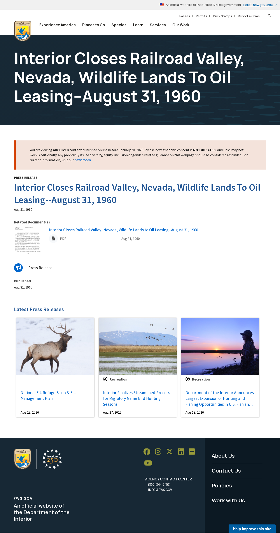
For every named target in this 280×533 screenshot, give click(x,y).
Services (158, 24)
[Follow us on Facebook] (148, 451)
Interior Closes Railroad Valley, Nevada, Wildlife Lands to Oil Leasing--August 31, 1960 (123, 229)
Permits (201, 16)
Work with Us (228, 500)
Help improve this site (252, 528)
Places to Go (93, 24)
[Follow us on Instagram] (159, 451)
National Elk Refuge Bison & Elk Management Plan (48, 395)
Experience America (57, 24)
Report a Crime (249, 16)
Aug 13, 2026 (195, 412)
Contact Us (226, 470)
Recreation (118, 379)
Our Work (180, 24)
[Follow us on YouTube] (149, 463)
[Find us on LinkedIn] (182, 451)
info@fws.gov (160, 489)
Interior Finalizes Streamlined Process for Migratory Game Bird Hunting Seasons (136, 398)
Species (119, 24)
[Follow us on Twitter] (171, 451)
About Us (223, 455)
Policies (222, 485)
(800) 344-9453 (159, 484)
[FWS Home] (23, 31)
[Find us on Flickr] (193, 451)
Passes (184, 16)
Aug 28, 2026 (30, 412)
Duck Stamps (222, 16)
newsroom (82, 160)
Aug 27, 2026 (112, 412)
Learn (138, 24)
